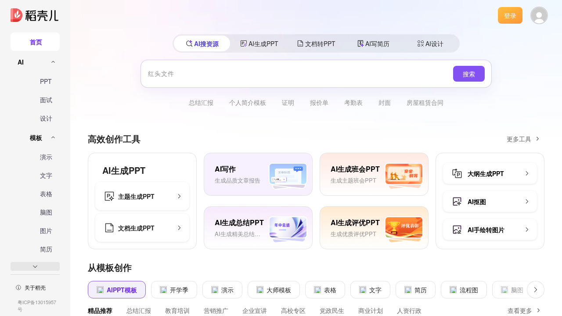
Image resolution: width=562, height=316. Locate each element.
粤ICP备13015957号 (37, 305)
